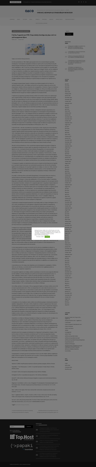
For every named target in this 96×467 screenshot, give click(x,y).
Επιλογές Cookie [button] (40, 236)
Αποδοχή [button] (47, 236)
